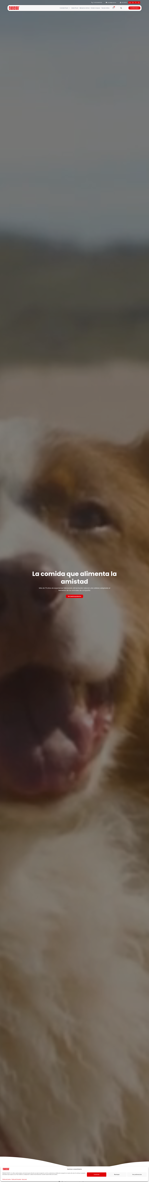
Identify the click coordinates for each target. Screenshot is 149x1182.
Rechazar (117, 1174)
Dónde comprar (95, 8)
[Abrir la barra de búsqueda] (121, 8)
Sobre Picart (74, 8)
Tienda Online (105, 8)
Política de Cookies (6, 1179)
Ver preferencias (137, 1174)
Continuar (96, 1174)
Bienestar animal (84, 8)
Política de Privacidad (16, 1179)
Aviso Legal (24, 1179)
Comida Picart (64, 8)
